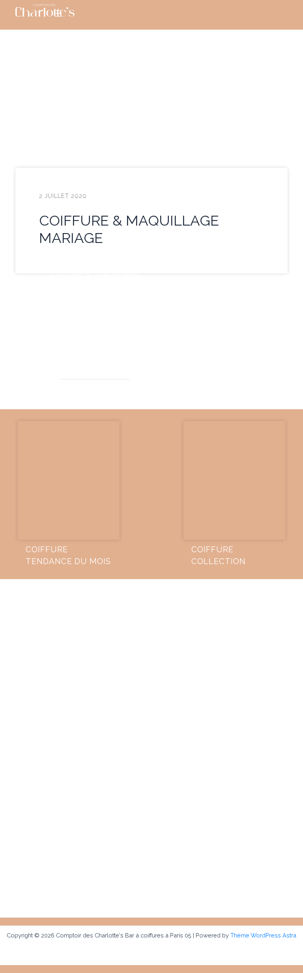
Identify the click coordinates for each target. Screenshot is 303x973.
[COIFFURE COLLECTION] (234, 480)
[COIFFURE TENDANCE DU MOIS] (69, 480)
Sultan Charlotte (95, 392)
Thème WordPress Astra (263, 935)
